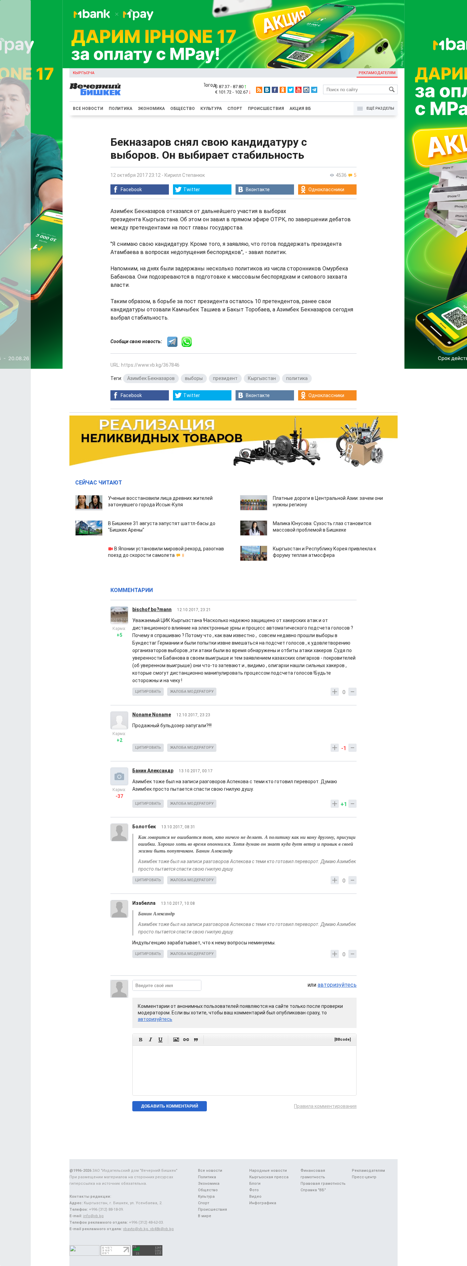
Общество (182, 108)
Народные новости (268, 1170)
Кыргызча (83, 73)
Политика (120, 108)
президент (225, 378)
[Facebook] (275, 90)
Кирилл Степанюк (184, 175)
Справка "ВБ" (313, 1190)
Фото (254, 1190)
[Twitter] (291, 90)
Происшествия (266, 108)
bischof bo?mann (152, 609)
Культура (211, 108)
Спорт (234, 108)
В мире (204, 1216)
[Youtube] (298, 90)
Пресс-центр (364, 1177)
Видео (255, 1196)
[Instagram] (306, 90)
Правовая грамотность (323, 1183)
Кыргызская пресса (269, 1177)
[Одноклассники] (283, 90)
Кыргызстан (262, 378)
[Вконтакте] (267, 90)
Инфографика (262, 1203)
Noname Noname (151, 714)
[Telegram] (314, 90)
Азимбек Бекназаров (151, 378)
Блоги (255, 1183)
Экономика (151, 108)
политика (297, 378)
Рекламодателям (377, 73)
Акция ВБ (300, 108)
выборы (194, 378)
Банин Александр (152, 770)
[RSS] (259, 90)
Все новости (88, 108)
